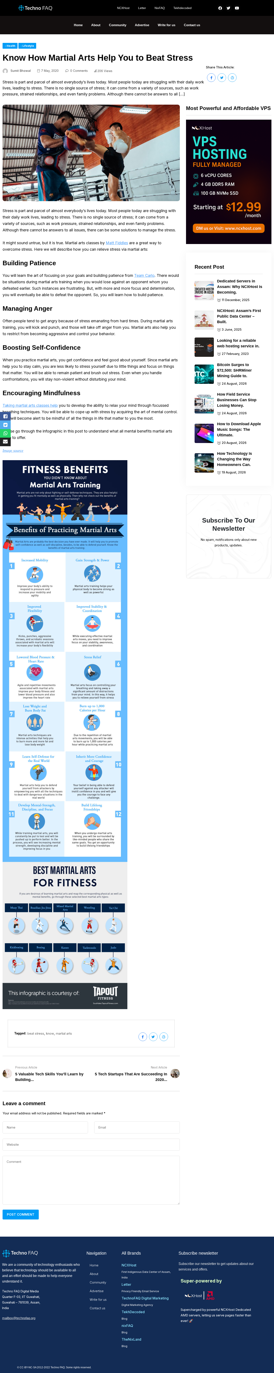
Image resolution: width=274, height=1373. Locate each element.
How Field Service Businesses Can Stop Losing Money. (236, 400)
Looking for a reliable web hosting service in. (238, 343)
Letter (142, 8)
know (50, 1033)
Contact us (192, 25)
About (95, 25)
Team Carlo (144, 275)
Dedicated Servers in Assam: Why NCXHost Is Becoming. (239, 286)
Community (117, 25)
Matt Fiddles (117, 243)
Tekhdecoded (182, 8)
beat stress (35, 1033)
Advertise (142, 25)
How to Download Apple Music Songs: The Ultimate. (239, 429)
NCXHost (123, 8)
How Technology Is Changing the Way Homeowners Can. (234, 459)
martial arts (64, 1033)
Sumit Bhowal (20, 70)
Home (78, 25)
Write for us (166, 25)
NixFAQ (160, 8)
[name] (211, 77)
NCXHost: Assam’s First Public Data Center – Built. (239, 316)
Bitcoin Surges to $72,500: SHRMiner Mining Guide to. (234, 370)
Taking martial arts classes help (30, 405)
